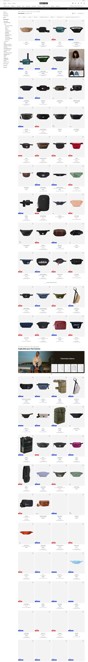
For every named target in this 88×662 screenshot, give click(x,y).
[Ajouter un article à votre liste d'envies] (32, 20)
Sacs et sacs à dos (29, 11)
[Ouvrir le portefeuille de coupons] (72, 3)
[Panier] (84, 3)
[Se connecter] (75, 3)
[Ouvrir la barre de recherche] (70, 6)
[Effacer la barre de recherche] (83, 6)
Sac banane (38, 11)
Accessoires (23, 11)
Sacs (34, 11)
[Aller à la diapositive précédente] (78, 349)
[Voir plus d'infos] (26, 45)
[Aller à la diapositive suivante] (84, 349)
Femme (4, 3)
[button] (74, 13)
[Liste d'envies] (81, 3)
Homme (9, 3)
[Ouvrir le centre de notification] (78, 3)
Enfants (14, 3)
